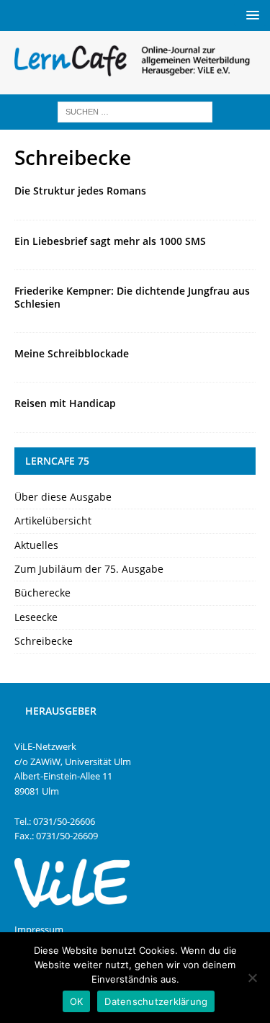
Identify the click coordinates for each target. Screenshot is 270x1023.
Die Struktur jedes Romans (80, 190)
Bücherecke (42, 592)
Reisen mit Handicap (65, 403)
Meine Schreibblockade (71, 353)
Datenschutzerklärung (155, 1001)
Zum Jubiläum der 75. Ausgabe (88, 569)
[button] (250, 15)
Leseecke (36, 617)
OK (77, 1001)
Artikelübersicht (52, 520)
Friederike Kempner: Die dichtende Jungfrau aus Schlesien (132, 297)
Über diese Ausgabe (63, 497)
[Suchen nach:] (135, 110)
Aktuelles (36, 545)
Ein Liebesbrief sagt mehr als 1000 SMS (110, 241)
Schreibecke (43, 641)
